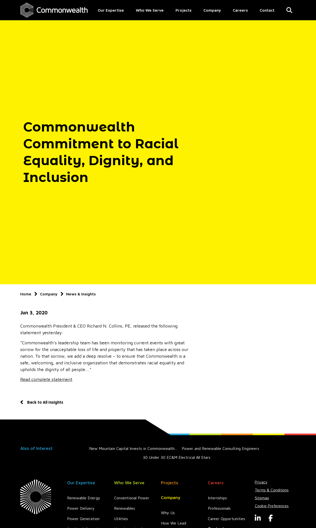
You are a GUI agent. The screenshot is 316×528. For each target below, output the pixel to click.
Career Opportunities (226, 518)
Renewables (124, 508)
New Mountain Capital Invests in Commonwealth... (133, 448)
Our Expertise (111, 10)
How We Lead (173, 523)
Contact (267, 10)
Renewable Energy (83, 498)
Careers (240, 10)
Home (25, 294)
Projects (184, 10)
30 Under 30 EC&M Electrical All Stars (176, 457)
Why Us (168, 512)
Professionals (219, 508)
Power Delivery (81, 508)
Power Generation (83, 518)
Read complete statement (46, 379)
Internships (217, 498)
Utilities (121, 518)
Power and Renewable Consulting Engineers (220, 448)
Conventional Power (131, 498)
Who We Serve (150, 10)
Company (212, 10)
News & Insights (81, 294)
